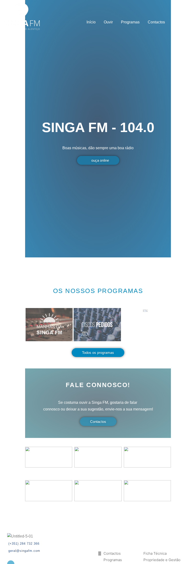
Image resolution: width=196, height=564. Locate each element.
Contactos (156, 22)
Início (91, 22)
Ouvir (108, 22)
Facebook (181, 22)
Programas (130, 22)
